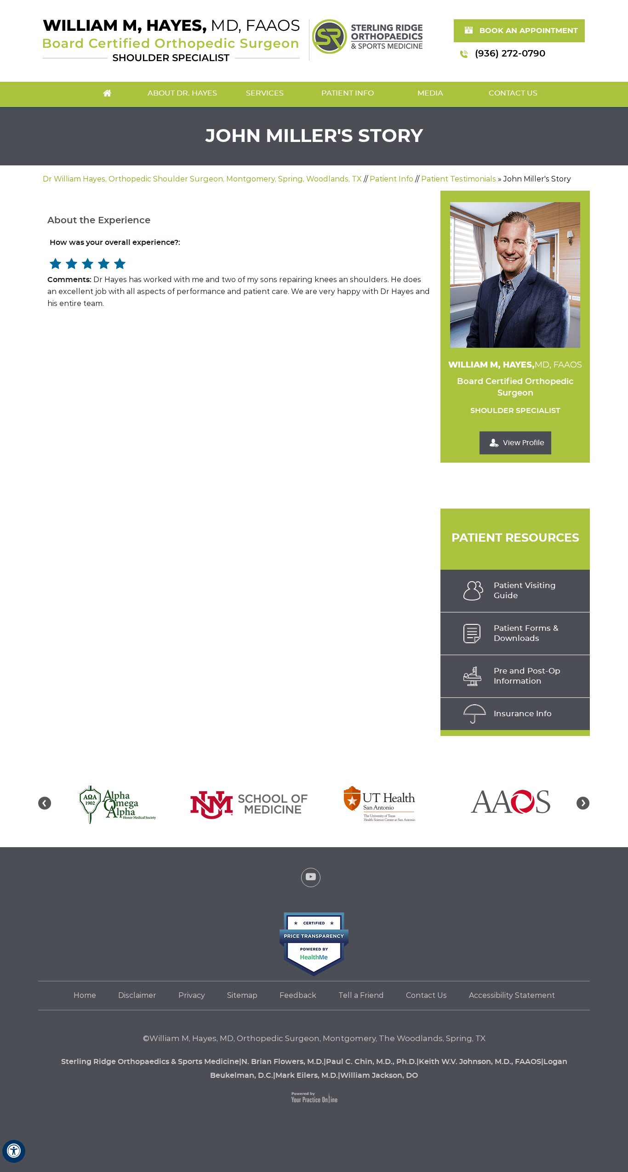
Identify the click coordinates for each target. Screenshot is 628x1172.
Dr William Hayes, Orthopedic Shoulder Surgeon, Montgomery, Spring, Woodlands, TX (202, 179)
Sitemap (242, 995)
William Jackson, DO (379, 1075)
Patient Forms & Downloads (526, 633)
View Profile (523, 443)
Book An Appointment (529, 30)
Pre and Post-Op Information (527, 676)
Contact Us (513, 93)
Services (265, 93)
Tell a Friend (361, 995)
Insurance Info (523, 714)
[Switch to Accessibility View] (13, 1151)
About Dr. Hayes (182, 93)
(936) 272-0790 (510, 53)
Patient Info (347, 93)
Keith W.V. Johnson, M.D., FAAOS (480, 1061)
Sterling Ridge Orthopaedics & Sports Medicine (150, 1061)
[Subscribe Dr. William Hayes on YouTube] (311, 879)
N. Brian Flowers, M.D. (282, 1061)
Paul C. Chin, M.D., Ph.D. (371, 1061)
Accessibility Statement (512, 995)
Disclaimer (137, 995)
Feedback (298, 995)
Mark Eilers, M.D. (306, 1075)
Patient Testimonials (458, 179)
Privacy (191, 995)
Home (107, 94)
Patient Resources (515, 538)
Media (430, 93)
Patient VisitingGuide (525, 591)
